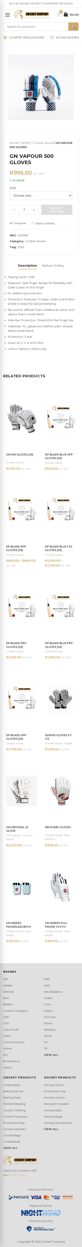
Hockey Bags (53, 1116)
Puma (48, 1023)
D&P (6, 1017)
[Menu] (7, 14)
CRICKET (26, 143)
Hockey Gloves (54, 1097)
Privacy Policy (17, 1175)
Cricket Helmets (14, 1129)
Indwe (7, 1048)
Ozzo (47, 1004)
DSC (6, 1023)
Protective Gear (14, 1122)
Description (27, 265)
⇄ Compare (18, 223)
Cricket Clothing (14, 1110)
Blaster (8, 1004)
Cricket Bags (12, 1135)
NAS (47, 985)
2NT (5, 979)
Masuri (7, 1067)
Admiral (8, 991)
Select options (57, 209)
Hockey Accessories (58, 1122)
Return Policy (53, 265)
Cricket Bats (11, 1085)
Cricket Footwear (15, 1116)
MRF (47, 979)
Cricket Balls (11, 1141)
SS (46, 1042)
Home (14, 143)
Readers (50, 1029)
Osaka (48, 998)
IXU (5, 1054)
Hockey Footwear (56, 1103)
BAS (6, 998)
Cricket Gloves (43, 143)
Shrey (48, 1035)
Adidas (7, 985)
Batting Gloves (13, 1091)
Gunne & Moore (14, 1042)
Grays (7, 1035)
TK (45, 1048)
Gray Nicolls (11, 1029)
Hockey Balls (53, 1110)
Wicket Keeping (14, 1103)
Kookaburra (11, 1061)
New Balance (53, 991)
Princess (49, 1017)
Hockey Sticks (53, 1085)
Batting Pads (12, 1097)
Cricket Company (15, 1010)
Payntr (48, 1010)
